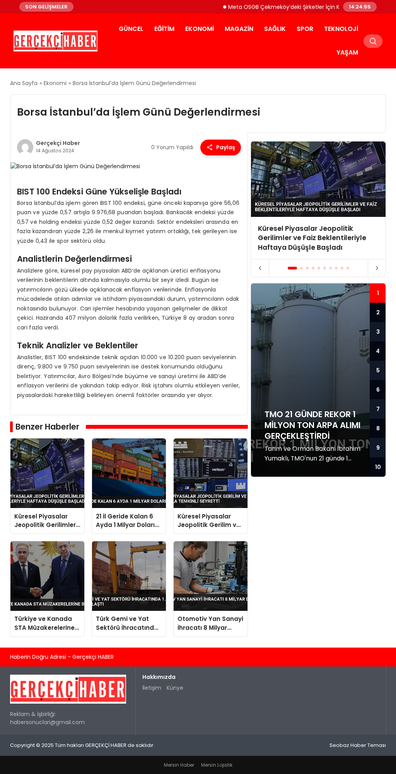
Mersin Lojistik (216, 765)
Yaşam (347, 52)
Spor (305, 28)
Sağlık (275, 28)
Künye (175, 688)
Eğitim (164, 28)
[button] (292, 268)
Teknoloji (341, 28)
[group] (318, 200)
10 (378, 467)
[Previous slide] (260, 268)
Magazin (239, 28)
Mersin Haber (179, 765)
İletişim (151, 688)
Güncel (131, 28)
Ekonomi (199, 28)
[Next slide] (377, 268)
